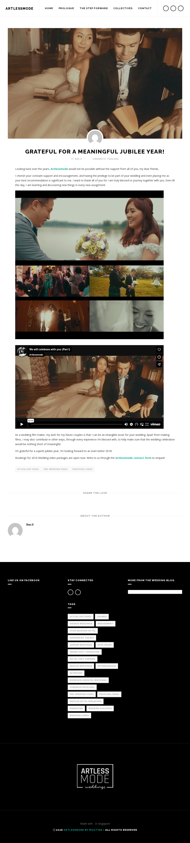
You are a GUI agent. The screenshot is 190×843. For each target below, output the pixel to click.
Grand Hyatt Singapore (85, 652)
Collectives (122, 8)
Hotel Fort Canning (82, 659)
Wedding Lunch (79, 715)
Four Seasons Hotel (83, 631)
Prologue (66, 8)
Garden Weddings (81, 645)
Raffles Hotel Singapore (85, 701)
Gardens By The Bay (82, 638)
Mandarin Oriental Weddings (88, 680)
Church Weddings (81, 624)
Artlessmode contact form (133, 458)
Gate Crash (105, 645)
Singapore (76, 708)
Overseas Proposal (82, 687)
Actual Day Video (28, 469)
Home (49, 8)
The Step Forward (94, 8)
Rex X (78, 159)
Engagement (105, 624)
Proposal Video (83, 469)
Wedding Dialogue (100, 708)
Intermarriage (107, 666)
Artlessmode (59, 169)
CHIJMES (102, 617)
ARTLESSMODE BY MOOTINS (83, 830)
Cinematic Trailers (106, 159)
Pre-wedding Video (56, 469)
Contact (145, 8)
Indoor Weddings (81, 666)
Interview (76, 673)
